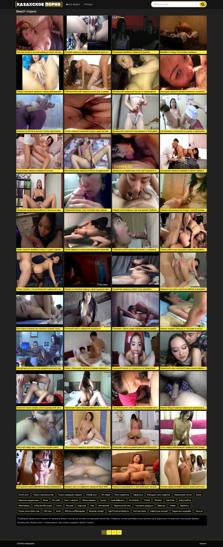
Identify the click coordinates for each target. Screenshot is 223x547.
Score (59, 506)
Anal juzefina (185, 500)
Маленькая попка (183, 495)
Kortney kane (139, 511)
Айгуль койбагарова (75, 511)
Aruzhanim (134, 500)
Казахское (39, 4)
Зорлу (199, 495)
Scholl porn (23, 495)
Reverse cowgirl (96, 511)
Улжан (173, 506)
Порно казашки (25, 543)
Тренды (88, 4)
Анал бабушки (118, 500)
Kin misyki (105, 495)
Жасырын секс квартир (158, 495)
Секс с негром (71, 500)
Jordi (58, 511)
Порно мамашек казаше (70, 495)
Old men (48, 511)
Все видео (74, 4)
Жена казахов (89, 500)
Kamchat (170, 500)
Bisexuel (161, 506)
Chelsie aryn (91, 495)
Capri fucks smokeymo (118, 511)
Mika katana (24, 506)
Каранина (138, 495)
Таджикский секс (122, 506)
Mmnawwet (103, 506)
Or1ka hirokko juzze (43, 506)
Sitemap (203, 544)
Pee (92, 506)
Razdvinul (184, 506)
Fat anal (69, 506)
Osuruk (199, 511)
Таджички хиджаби (181, 511)
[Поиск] (203, 4)
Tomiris (146, 500)
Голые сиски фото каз (28, 511)
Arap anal (81, 506)
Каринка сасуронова (28, 500)
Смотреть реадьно (144, 506)
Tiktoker (158, 500)
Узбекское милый (159, 511)
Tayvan (103, 500)
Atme (45, 500)
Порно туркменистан (43, 495)
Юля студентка (122, 495)
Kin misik (56, 500)
